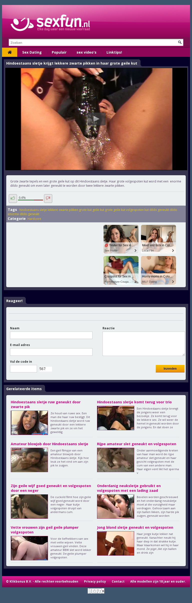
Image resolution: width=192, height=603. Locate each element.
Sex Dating (32, 52)
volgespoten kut (137, 210)
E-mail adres (20, 345)
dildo (173, 210)
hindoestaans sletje (33, 210)
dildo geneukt (159, 210)
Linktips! (114, 52)
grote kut (85, 210)
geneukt (33, 214)
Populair (59, 52)
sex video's (86, 52)
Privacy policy (95, 581)
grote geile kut (115, 210)
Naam (15, 328)
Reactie (108, 328)
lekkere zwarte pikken (63, 210)
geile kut (98, 210)
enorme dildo (17, 214)
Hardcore (34, 219)
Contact (118, 581)
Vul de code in (21, 361)
